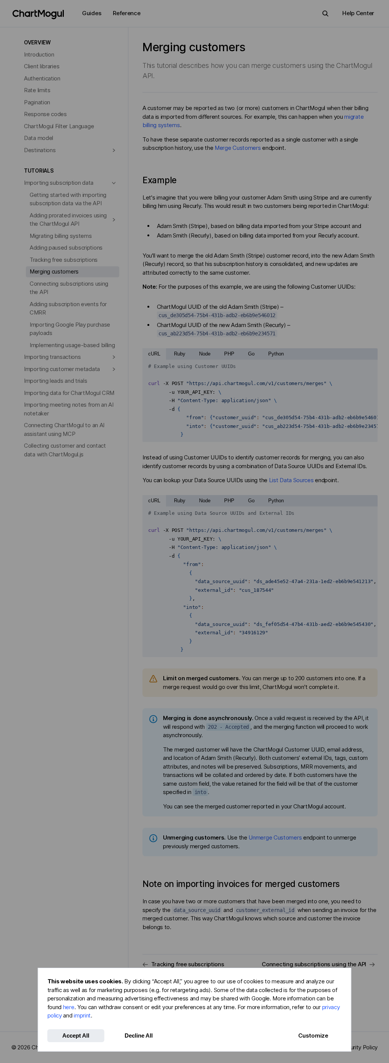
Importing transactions (52, 356)
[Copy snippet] (369, 366)
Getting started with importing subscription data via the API (68, 199)
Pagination (37, 102)
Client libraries (41, 66)
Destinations (39, 150)
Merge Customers (238, 147)
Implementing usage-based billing (72, 345)
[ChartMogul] (38, 14)
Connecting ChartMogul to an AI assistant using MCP (64, 429)
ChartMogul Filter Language (59, 126)
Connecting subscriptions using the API (69, 288)
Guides (91, 13)
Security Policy (359, 1047)
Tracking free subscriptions (64, 259)
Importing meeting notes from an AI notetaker (69, 409)
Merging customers (54, 271)
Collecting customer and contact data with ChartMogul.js (65, 450)
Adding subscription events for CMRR (68, 308)
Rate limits (37, 90)
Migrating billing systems (61, 235)
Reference (126, 13)
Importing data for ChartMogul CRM (69, 392)
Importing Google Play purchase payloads (70, 329)
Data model (38, 138)
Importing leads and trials (55, 380)
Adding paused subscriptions (66, 247)
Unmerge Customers (275, 837)
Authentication (42, 78)
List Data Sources (291, 480)
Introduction (39, 54)
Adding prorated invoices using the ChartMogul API (68, 220)
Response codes (45, 114)
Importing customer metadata (62, 369)
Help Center (358, 13)
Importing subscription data (58, 182)
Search (325, 13)
